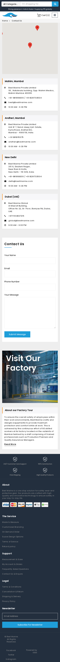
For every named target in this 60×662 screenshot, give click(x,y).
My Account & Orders (12, 564)
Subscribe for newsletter (30, 624)
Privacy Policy (8, 601)
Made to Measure (10, 522)
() (45, 15)
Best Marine (12, 636)
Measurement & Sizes (12, 559)
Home (5, 20)
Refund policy (9, 546)
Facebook (11, 650)
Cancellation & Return (13, 591)
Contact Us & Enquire (12, 574)
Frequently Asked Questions (15, 569)
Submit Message (17, 334)
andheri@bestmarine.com (22, 141)
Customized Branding (13, 527)
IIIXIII (35, 652)
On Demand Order (11, 532)
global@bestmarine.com (21, 220)
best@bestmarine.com (20, 102)
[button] (30, 46)
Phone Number (12, 281)
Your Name (10, 255)
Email (7, 268)
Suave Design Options (12, 536)
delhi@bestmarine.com (20, 181)
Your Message (11, 294)
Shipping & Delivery (11, 596)
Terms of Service (10, 541)
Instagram (11, 659)
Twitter (11, 655)
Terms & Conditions (11, 587)
